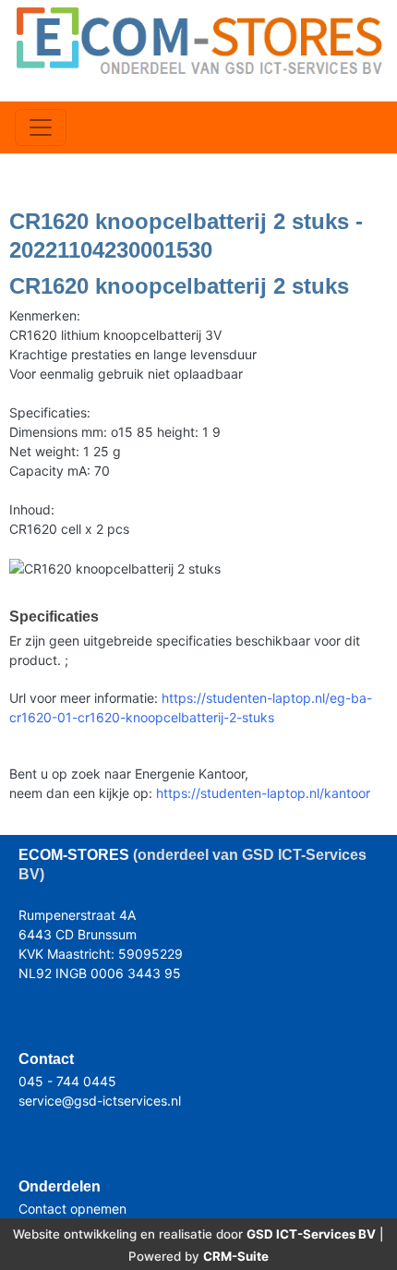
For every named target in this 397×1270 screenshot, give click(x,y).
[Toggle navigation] (40, 127)
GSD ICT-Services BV (311, 1234)
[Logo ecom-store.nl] (198, 39)
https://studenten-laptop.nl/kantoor (263, 793)
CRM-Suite (236, 1256)
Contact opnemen (72, 1208)
